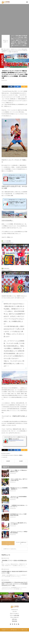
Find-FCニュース (6, 555)
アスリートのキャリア (14, 617)
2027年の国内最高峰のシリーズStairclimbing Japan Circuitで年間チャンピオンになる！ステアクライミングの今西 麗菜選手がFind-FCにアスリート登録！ (14, 584)
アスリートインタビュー (14, 613)
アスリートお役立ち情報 (14, 615)
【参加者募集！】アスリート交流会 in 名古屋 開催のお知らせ (14, 561)
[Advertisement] (14, 19)
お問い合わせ (14, 619)
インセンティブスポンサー (14, 455)
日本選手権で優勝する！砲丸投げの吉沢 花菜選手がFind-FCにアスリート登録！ (14, 572)
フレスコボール (6, 455)
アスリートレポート (5, 41)
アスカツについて (14, 609)
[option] (7, 597)
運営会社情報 (14, 621)
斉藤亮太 (20, 455)
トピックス (14, 611)
